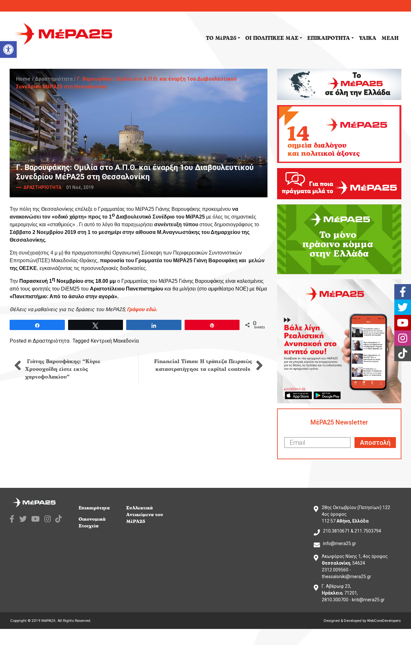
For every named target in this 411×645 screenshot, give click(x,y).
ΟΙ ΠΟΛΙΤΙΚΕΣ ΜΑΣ (271, 38)
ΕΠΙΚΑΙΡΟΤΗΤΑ (328, 38)
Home (23, 79)
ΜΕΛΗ (389, 38)
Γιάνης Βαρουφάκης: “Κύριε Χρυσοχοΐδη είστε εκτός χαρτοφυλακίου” (63, 369)
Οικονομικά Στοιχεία (92, 522)
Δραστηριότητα (54, 79)
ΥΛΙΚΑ (367, 38)
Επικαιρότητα (94, 508)
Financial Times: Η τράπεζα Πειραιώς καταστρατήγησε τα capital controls (203, 365)
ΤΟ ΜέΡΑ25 (221, 38)
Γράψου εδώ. (142, 309)
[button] (8, 49)
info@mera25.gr (339, 543)
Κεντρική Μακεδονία (115, 341)
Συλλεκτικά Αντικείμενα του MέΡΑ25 (144, 515)
